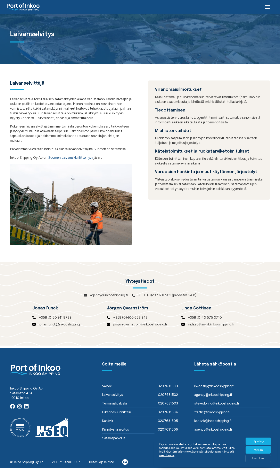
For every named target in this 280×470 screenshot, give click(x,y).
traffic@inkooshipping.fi (212, 412)
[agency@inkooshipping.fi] (106, 295)
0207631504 (168, 412)
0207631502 (168, 395)
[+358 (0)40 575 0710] (201, 317)
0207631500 (168, 386)
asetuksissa (166, 455)
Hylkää (258, 450)
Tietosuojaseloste (101, 462)
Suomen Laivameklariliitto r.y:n (70, 157)
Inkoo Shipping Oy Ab (28, 462)
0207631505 (168, 421)
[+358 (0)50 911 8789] (52, 317)
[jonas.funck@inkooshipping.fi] (57, 324)
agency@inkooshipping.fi (213, 395)
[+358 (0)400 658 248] (127, 317)
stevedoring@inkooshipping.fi (216, 403)
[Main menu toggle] (267, 7)
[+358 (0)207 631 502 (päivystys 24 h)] (164, 295)
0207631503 (168, 403)
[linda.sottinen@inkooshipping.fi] (207, 324)
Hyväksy (258, 441)
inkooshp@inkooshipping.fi (214, 386)
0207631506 (168, 429)
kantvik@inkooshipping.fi (212, 421)
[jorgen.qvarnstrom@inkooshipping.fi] (137, 324)
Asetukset (258, 458)
